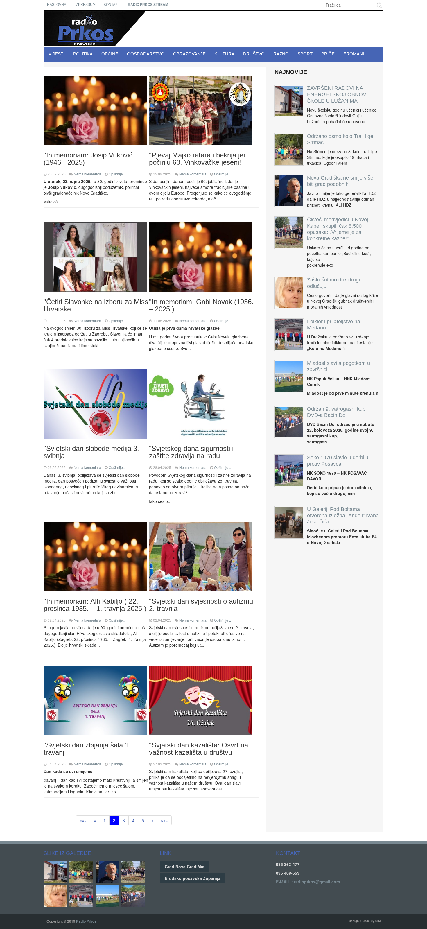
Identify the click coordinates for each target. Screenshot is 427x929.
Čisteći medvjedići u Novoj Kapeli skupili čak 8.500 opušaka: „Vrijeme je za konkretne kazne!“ (337, 229)
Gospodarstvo (145, 53)
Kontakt (112, 5)
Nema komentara (87, 173)
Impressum (85, 5)
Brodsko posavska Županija (192, 878)
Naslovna (56, 5)
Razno (281, 53)
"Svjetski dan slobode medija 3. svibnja (91, 452)
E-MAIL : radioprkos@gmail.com (308, 882)
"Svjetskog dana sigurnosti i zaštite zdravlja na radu (191, 452)
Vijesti (56, 53)
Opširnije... (117, 173)
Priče (328, 53)
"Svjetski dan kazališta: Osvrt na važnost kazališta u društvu (198, 748)
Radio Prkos (86, 921)
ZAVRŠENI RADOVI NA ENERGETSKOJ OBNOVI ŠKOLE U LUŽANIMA (337, 94)
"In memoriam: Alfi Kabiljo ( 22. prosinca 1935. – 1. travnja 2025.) (95, 604)
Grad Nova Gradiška (184, 866)
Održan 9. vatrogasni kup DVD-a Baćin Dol (336, 412)
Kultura (224, 53)
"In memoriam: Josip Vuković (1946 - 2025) (88, 158)
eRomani (353, 53)
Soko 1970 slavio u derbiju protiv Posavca (337, 461)
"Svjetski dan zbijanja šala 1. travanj (87, 748)
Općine (109, 53)
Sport (305, 53)
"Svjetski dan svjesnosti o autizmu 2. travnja (201, 604)
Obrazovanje (189, 53)
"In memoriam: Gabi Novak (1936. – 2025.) (201, 305)
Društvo (254, 53)
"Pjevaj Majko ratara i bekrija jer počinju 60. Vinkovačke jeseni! (197, 158)
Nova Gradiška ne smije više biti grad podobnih (340, 181)
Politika (83, 53)
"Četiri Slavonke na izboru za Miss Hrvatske (96, 305)
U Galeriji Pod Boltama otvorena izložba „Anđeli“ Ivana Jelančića (343, 515)
